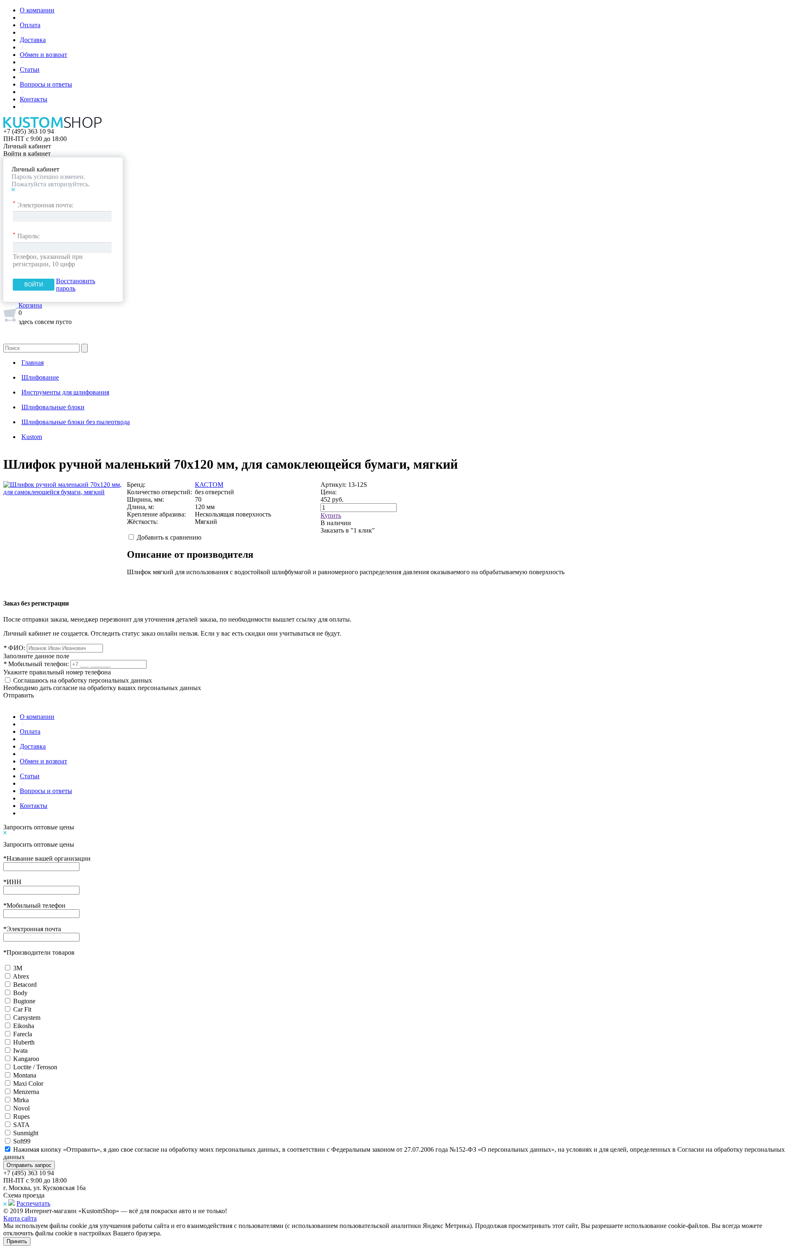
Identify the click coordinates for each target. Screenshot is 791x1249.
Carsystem (26, 1017)
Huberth (24, 1042)
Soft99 (21, 1141)
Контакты (33, 99)
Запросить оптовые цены (38, 827)
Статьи (30, 69)
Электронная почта (32, 928)
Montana (24, 1075)
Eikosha (23, 1025)
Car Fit (22, 1009)
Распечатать (33, 1203)
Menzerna (26, 1091)
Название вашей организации (47, 858)
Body (20, 992)
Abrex (21, 976)
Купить (331, 515)
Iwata (20, 1050)
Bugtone (24, 1001)
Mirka (21, 1099)
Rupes (21, 1116)
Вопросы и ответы (46, 84)
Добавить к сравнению (169, 537)
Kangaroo (26, 1058)
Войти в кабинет (27, 153)
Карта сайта (20, 1218)
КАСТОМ (209, 484)
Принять (17, 1241)
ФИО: (14, 647)
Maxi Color (28, 1083)
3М (17, 968)
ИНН (12, 881)
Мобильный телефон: (36, 663)
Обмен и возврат (43, 54)
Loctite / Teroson (35, 1067)
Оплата (30, 24)
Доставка (33, 39)
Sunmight (25, 1132)
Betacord (25, 984)
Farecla (22, 1034)
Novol (21, 1108)
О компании (37, 10)
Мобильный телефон (34, 905)
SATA (21, 1124)
